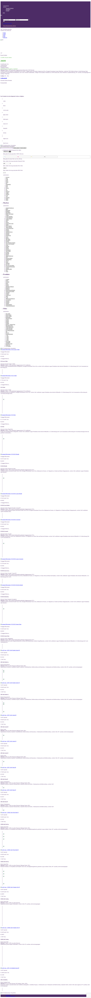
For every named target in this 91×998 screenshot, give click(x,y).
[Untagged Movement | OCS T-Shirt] (9, 375)
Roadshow (8, 9)
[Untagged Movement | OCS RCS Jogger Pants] (11, 624)
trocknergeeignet (9, 334)
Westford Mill (9, 269)
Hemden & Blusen (10, 286)
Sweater (7, 281)
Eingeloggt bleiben (9, 21)
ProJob (7, 248)
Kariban (7, 230)
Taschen (7, 301)
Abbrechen (6, 151)
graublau (8, 197)
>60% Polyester (9, 328)
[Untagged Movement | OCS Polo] (8, 415)
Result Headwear (9, 255)
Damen (7, 320)
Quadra (7, 252)
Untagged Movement (10, 266)
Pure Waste (8, 251)
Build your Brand (9, 214)
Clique (7, 215)
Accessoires (8, 299)
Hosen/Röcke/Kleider (10, 290)
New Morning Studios (10, 242)
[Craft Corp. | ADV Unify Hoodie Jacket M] (10, 650)
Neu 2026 (8, 313)
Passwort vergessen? (7, 23)
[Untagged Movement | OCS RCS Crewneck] (10, 519)
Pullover (7, 289)
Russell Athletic (9, 258)
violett (7, 192)
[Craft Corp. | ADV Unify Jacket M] (8, 715)
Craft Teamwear (9, 217)
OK (9, 151)
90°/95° (7, 332)
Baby (7, 296)
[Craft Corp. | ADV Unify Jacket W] (8, 741)
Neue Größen (9, 316)
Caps (7, 297)
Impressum (8, 995)
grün (7, 185)
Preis (4, 35)
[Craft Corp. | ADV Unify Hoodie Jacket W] (10, 682)
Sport (7, 283)
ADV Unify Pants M (4, 779)
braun (7, 182)
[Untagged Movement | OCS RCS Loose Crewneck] (12, 559)
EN (1, 15)
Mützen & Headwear (10, 298)
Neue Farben (8, 314)
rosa (7, 190)
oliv (6, 183)
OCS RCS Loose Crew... (5, 570)
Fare (7, 221)
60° (6, 331)
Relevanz (5, 37)
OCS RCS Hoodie (4, 465)
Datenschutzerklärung (10, 996)
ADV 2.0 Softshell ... (4, 979)
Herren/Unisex (9, 318)
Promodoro (8, 249)
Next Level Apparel (10, 244)
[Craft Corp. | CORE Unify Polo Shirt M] (9, 849)
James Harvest (9, 227)
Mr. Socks (8, 239)
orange (7, 188)
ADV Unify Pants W (4, 801)
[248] (2, 39)
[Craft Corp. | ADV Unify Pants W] (8, 790)
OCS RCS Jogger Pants (5, 635)
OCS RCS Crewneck (4, 531)
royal (7, 195)
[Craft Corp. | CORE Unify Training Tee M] (10, 887)
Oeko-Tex (8, 344)
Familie (7, 323)
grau (7, 178)
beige (7, 180)
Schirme (7, 302)
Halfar (7, 224)
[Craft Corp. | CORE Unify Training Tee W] (10, 927)
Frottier (7, 293)
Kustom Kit (8, 235)
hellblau (7, 194)
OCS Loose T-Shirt (4, 361)
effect (7, 200)
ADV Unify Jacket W (4, 752)
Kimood (7, 233)
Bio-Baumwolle (9, 325)
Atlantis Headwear (10, 208)
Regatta (7, 253)
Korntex (7, 234)
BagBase (8, 211)
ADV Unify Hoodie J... (5, 662)
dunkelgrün (8, 184)
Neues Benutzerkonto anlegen (9, 25)
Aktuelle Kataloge (10, 8)
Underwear (8, 295)
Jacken (7, 285)
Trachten (8, 292)
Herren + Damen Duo (10, 324)
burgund (7, 191)
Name (4, 32)
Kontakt (7, 10)
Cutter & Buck (9, 218)
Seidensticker (8, 259)
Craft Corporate (9, 216)
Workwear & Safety (10, 291)
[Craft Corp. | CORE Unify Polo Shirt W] (10, 812)
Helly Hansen (9, 226)
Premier (7, 246)
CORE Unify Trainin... (5, 898)
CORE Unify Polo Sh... (5, 824)
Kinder (7, 322)
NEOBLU (8, 240)
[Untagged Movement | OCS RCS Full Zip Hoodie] (12, 585)
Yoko (7, 271)
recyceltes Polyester (10, 330)
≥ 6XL (7, 340)
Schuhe (7, 303)
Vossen (7, 267)
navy (7, 196)
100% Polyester (9, 329)
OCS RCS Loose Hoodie (5, 505)
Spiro (7, 261)
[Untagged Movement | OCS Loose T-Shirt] (10, 349)
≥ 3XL (7, 336)
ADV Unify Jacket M (4, 726)
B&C (7, 209)
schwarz (7, 177)
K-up (7, 236)
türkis (7, 198)
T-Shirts (7, 279)
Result (7, 254)
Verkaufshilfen (9, 304)
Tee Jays (7, 264)
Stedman (8, 263)
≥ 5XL (7, 338)
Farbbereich (5, 150)
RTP (7, 257)
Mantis (7, 238)
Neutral (7, 241)
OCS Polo (2, 426)
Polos (7, 280)
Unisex (7, 319)
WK (7, 270)
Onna (7, 245)
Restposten (8, 317)
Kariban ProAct (9, 232)
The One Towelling (10, 265)
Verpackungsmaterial (10, 305)
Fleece (7, 284)
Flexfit (7, 222)
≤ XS (7, 335)
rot (6, 189)
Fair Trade (8, 341)
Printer (7, 247)
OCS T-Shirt (3, 387)
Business (8, 287)
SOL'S (7, 260)
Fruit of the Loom (9, 223)
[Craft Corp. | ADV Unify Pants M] (8, 767)
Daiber (7, 220)
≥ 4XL (7, 337)
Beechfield (8, 212)
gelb (7, 186)
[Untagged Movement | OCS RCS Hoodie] (10, 454)
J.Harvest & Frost (9, 228)
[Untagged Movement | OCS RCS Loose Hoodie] (11, 493)
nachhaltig (8, 342)
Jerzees (7, 229)
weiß (7, 179)
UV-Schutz (8, 346)
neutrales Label (9, 343)
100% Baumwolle (9, 326)
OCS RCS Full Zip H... (5, 596)
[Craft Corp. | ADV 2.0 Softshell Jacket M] (10, 968)
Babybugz (8, 210)
